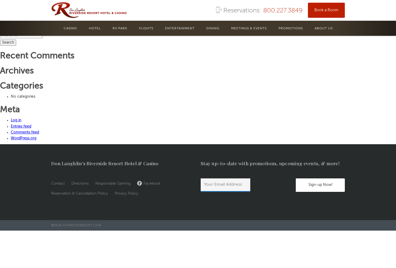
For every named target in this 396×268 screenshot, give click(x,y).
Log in (16, 120)
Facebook (152, 183)
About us (324, 28)
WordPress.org (23, 138)
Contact (58, 183)
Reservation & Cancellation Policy (79, 193)
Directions (80, 183)
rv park (120, 28)
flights (146, 28)
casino (70, 28)
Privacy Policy (126, 193)
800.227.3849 (283, 11)
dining (212, 28)
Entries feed (21, 126)
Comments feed (25, 132)
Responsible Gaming (112, 183)
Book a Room (326, 10)
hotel (95, 28)
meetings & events (249, 28)
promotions (291, 28)
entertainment (179, 28)
